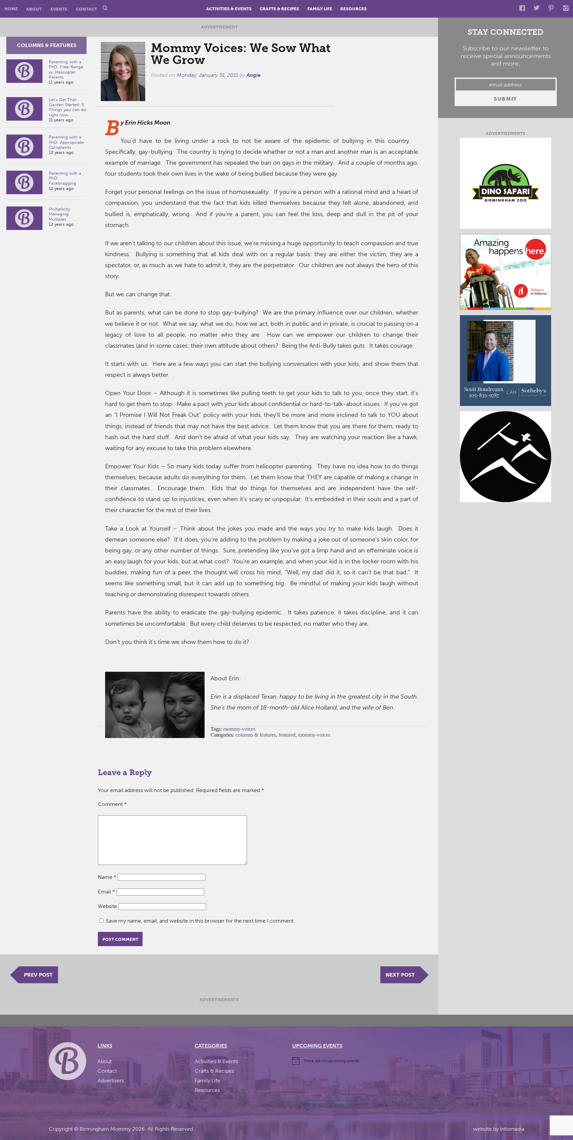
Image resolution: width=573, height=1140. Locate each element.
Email (106, 891)
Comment (112, 804)
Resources (353, 8)
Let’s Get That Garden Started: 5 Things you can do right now (67, 107)
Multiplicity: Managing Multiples (60, 214)
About (34, 8)
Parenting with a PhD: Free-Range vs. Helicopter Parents (66, 69)
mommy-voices (239, 729)
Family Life (319, 8)
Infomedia (512, 1129)
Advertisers (110, 1080)
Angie (253, 75)
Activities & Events (229, 8)
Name (107, 877)
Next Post (400, 975)
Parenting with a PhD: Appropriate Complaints (66, 142)
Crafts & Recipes (279, 8)
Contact (86, 8)
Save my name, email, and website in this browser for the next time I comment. (200, 921)
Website (107, 906)
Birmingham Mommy (105, 1129)
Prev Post (38, 975)
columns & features (46, 45)
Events (58, 8)
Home (11, 8)
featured (287, 735)
